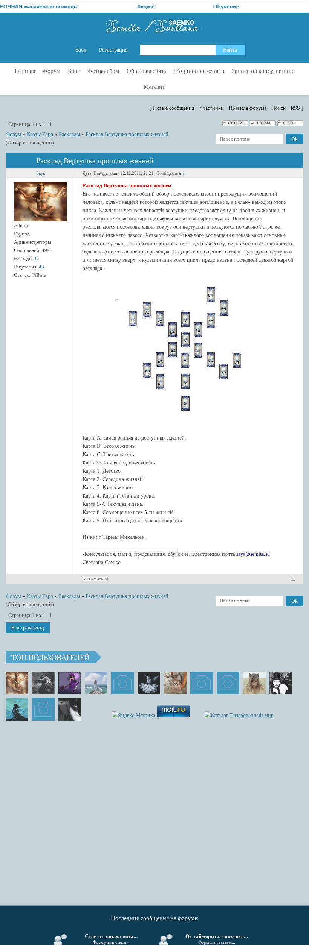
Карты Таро (40, 134)
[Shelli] (175, 683)
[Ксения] (17, 709)
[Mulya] (149, 683)
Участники (211, 108)
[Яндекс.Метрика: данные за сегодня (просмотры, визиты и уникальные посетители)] (133, 715)
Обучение (214, 6)
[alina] (254, 683)
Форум (13, 134)
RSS (295, 108)
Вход (80, 50)
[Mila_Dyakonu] (122, 683)
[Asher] (43, 709)
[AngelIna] (69, 683)
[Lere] (69, 709)
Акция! (134, 6)
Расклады (69, 134)
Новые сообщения (173, 108)
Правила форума (247, 108)
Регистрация (113, 50)
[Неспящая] (43, 683)
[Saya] (17, 683)
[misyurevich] (280, 683)
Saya (40, 173)
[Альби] (228, 683)
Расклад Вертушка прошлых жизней (127, 134)
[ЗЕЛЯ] (96, 683)
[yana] (201, 683)
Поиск (278, 108)
